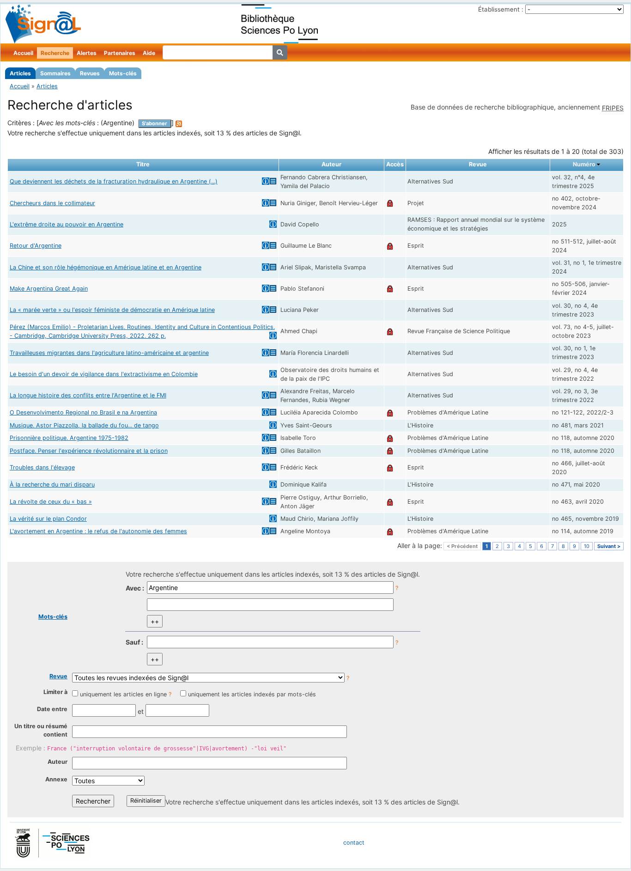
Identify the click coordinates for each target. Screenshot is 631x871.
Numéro (584, 164)
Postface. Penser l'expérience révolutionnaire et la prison (89, 450)
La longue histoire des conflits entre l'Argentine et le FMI (88, 395)
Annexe (56, 779)
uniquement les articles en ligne (123, 694)
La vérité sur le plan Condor (48, 518)
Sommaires (55, 73)
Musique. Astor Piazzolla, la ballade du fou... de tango (84, 425)
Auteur (57, 761)
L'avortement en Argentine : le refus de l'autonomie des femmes (98, 531)
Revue (58, 676)
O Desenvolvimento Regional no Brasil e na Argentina (83, 412)
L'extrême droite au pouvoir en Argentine (66, 224)
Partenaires (119, 52)
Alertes (87, 52)
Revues (90, 73)
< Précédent (462, 546)
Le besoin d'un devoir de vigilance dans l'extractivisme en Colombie (104, 374)
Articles (20, 73)
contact (353, 842)
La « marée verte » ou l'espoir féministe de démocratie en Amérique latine (112, 309)
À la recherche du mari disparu (52, 484)
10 (586, 546)
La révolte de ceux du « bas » (51, 501)
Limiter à (55, 691)
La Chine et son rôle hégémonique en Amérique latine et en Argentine (105, 267)
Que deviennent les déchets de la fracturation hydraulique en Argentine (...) (114, 181)
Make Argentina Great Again (49, 288)
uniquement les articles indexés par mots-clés (252, 694)
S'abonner (154, 123)
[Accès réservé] (390, 203)
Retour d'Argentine (35, 245)
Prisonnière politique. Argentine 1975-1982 (69, 437)
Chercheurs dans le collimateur (52, 203)
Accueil (23, 52)
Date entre (52, 709)
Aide (149, 52)
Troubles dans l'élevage (42, 467)
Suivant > (608, 546)
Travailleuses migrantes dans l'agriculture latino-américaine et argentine (109, 352)
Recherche (55, 52)
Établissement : (500, 9)
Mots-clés (123, 73)
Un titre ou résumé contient (40, 730)
